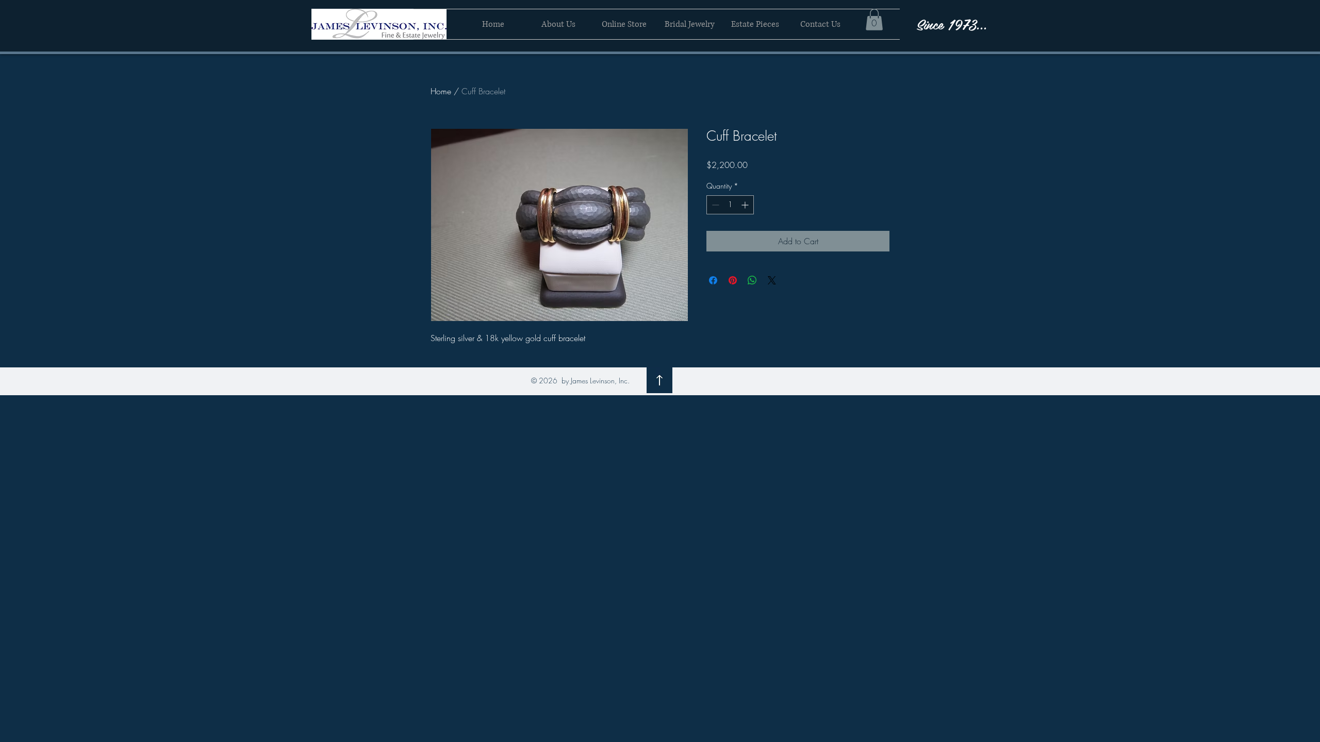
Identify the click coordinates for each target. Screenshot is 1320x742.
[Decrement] (714, 205)
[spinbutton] (730, 205)
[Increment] (745, 205)
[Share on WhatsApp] (752, 280)
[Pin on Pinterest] (733, 280)
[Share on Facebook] (713, 280)
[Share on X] (772, 280)
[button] (874, 19)
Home (441, 91)
